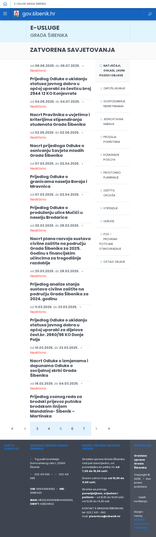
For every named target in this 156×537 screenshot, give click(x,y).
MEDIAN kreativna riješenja (141, 524)
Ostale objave (114, 262)
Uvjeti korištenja (140, 499)
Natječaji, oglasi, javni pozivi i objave (112, 70)
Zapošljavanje (114, 88)
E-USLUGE (49, 31)
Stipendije (110, 208)
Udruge (108, 221)
